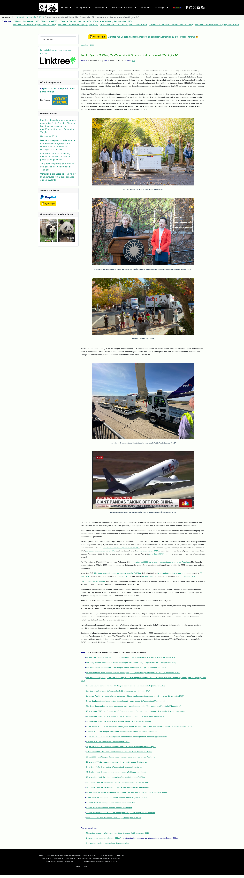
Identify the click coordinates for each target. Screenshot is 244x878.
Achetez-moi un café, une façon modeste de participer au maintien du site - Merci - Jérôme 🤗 (153, 37)
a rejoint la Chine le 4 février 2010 (172, 573)
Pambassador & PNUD (122, 7)
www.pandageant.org (84, 858)
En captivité (81, 7)
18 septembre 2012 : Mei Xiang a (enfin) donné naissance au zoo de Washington (118, 721)
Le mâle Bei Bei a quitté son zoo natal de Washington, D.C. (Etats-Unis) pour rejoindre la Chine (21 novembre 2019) (133, 673)
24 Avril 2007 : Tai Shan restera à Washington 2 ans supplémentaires (114, 767)
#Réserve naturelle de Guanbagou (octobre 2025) (217, 24)
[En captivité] (88, 7)
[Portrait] (69, 7)
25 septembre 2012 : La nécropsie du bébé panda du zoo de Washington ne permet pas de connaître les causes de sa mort (136, 711)
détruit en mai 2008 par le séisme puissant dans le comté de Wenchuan (161, 562)
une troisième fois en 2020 (147, 551)
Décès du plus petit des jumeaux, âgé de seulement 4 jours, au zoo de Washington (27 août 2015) (125, 701)
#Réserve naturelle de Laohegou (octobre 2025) (171, 24)
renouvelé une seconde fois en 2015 (101, 551)
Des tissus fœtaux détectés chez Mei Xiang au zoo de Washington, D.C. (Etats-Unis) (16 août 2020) (126, 668)
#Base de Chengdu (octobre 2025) (75, 21)
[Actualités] (105, 7)
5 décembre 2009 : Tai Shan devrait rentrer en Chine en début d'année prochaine (119, 752)
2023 (92, 45)
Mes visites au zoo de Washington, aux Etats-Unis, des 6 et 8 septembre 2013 (117, 833)
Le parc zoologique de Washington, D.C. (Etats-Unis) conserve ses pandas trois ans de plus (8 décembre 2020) (131, 657)
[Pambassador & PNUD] (134, 7)
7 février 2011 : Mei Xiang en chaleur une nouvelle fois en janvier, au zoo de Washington (121, 731)
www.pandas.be (70, 858)
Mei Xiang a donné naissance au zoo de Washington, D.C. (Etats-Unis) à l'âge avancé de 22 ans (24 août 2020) (131, 662)
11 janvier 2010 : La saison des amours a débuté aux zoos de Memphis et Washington (121, 747)
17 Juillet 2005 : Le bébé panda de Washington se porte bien (110, 803)
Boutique (145, 7)
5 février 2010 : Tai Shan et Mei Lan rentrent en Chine (107, 742)
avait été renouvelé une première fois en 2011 (121, 548)
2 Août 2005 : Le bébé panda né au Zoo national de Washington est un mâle (117, 797)
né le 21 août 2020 (156, 554)
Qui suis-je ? (160, 7)
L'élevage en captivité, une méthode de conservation (107, 843)
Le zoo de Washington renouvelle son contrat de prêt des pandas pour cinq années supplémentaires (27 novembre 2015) (135, 696)
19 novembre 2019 (187, 576)
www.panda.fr (46, 858)
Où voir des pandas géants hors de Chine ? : (104, 838)
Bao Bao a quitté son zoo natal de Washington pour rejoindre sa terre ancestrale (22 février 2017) (125, 686)
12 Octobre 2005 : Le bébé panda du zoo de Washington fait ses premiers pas (117, 787)
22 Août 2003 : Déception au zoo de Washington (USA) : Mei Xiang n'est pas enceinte (120, 813)
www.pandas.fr (58, 858)
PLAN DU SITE (81, 866)
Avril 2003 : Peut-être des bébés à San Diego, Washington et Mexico (113, 818)
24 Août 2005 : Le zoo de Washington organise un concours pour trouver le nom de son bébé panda (126, 792)
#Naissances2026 (31, 21)
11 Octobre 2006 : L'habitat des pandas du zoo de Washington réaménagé (116, 772)
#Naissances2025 (49, 21)
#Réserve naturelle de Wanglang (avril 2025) (78, 24)
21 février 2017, (123, 576)
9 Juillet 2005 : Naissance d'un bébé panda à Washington (109, 808)
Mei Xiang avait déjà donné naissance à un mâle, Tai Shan (117, 573)
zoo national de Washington (94, 581)
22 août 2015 (147, 576)
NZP (133, 61)
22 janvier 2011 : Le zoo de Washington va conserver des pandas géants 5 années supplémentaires (126, 737)
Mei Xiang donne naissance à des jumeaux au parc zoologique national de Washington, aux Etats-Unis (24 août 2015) (133, 706)
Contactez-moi (119, 855)
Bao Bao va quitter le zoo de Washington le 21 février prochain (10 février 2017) (118, 691)
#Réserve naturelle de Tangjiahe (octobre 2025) (34, 24)
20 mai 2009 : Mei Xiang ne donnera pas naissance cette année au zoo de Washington (121, 757)
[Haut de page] (239, 873)
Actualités (99, 7)
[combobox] (58, 39)
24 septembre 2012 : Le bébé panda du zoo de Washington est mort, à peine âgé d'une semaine (125, 716)
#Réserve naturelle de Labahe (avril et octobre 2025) (123, 24)
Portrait (64, 7)
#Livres (17, 21)
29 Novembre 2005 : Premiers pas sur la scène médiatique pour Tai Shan (115, 777)
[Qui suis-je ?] (167, 7)
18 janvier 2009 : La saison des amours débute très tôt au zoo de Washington (117, 762)
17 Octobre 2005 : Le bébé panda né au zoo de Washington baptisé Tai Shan (117, 782)
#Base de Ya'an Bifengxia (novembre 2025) (112, 21)
